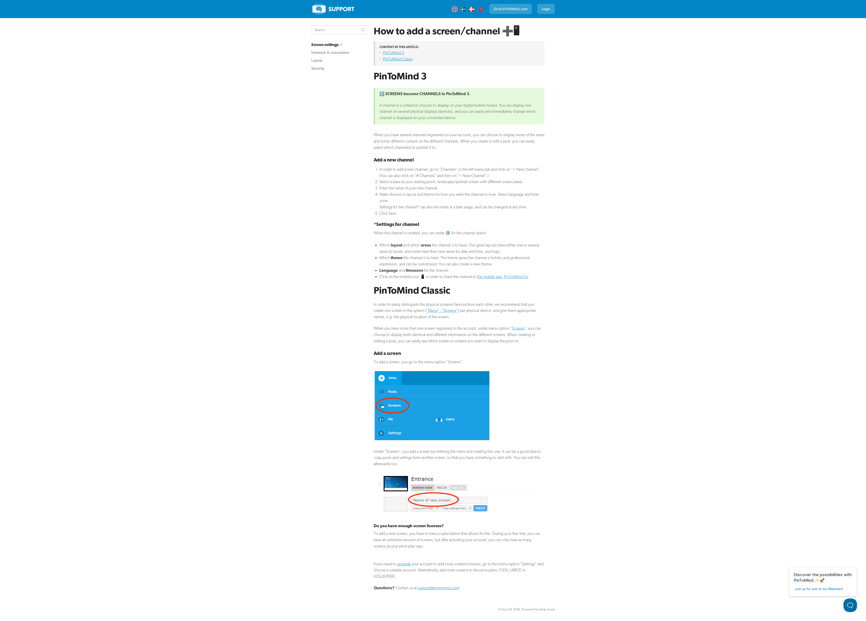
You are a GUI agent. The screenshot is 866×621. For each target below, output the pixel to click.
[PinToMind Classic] (333, 9)
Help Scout (547, 609)
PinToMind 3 (393, 52)
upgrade (404, 563)
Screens (518, 328)
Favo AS (506, 609)
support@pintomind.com (438, 587)
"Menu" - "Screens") (442, 310)
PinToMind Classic (398, 59)
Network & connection (330, 52)
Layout (316, 60)
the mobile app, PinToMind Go (502, 276)
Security (317, 68)
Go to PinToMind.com (510, 9)
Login (546, 9)
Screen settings (325, 44)
